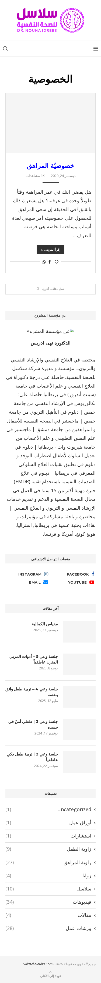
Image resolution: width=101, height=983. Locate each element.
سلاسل (48, 888)
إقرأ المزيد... (52, 249)
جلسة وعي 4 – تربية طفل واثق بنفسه (31, 691)
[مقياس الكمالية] (79, 632)
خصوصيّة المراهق (50, 165)
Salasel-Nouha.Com (38, 963)
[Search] (5, 48)
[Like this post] (56, 261)
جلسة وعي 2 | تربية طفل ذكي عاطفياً (32, 756)
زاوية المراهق (48, 862)
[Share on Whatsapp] (44, 261)
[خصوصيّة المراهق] (50, 123)
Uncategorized (48, 809)
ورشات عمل (48, 928)
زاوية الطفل (48, 849)
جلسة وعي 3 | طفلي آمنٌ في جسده (33, 724)
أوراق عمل (48, 822)
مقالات (48, 915)
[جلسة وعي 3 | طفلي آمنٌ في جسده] (79, 729)
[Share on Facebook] (49, 261)
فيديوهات (48, 902)
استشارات (48, 835)
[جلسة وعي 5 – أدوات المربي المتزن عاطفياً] (79, 664)
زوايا (48, 875)
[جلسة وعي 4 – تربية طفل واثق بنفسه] (79, 697)
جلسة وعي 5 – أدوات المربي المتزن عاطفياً (33, 659)
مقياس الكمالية (45, 623)
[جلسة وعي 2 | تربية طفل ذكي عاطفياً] (79, 762)
